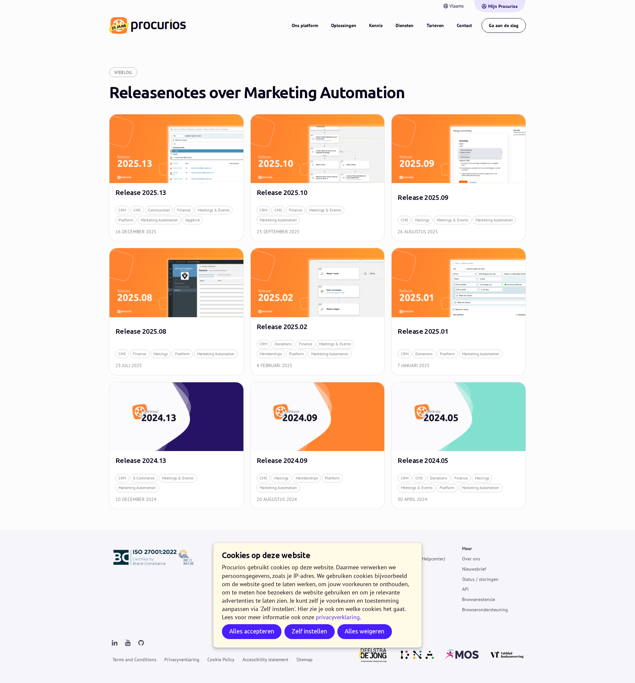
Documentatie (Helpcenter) (418, 559)
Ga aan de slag (504, 25)
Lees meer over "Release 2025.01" (459, 311)
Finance (183, 210)
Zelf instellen (309, 631)
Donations (283, 343)
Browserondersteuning (485, 610)
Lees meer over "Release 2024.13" (176, 445)
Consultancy (403, 589)
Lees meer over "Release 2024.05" (459, 445)
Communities (159, 210)
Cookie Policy (220, 660)
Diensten (404, 25)
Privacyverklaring (181, 660)
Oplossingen (343, 25)
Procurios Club (406, 599)
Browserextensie (478, 599)
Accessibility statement (265, 660)
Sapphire (192, 219)
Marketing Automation (159, 219)
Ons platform (305, 25)
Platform (125, 219)
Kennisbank (403, 569)
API (465, 589)
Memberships (271, 353)
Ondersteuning (406, 548)
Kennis (376, 25)
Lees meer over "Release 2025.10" (318, 177)
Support (399, 579)
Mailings (422, 219)
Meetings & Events (214, 210)
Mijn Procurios (503, 6)
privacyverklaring (338, 617)
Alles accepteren (251, 631)
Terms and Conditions (134, 660)
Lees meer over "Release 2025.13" (176, 177)
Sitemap (304, 660)
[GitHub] (141, 643)
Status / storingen (480, 579)
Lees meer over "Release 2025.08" (176, 311)
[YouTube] (127, 643)
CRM (122, 210)
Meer (467, 548)
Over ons (471, 559)
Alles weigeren (364, 631)
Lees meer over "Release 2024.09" (318, 445)
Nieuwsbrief (474, 569)
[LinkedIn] (114, 643)
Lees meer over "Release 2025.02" (318, 311)
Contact (464, 25)
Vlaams (456, 6)
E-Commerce (143, 477)
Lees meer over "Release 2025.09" (459, 177)
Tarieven (435, 25)
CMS (137, 210)
